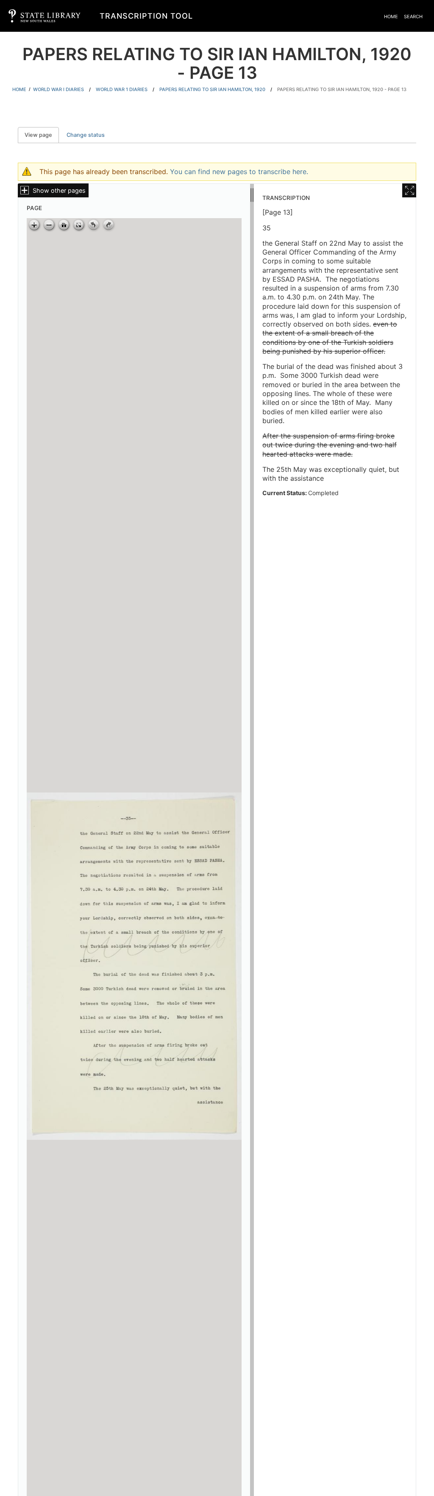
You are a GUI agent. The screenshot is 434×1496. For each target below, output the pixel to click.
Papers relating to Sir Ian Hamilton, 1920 (212, 89)
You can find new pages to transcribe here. (239, 171)
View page (42, 135)
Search (413, 16)
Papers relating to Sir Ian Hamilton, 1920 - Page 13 (341, 89)
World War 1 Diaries (121, 89)
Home (391, 16)
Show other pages (59, 190)
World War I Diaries (58, 89)
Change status (86, 135)
